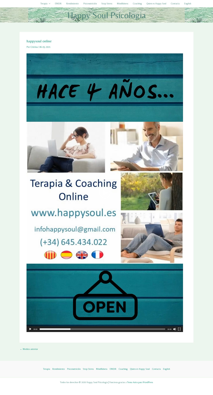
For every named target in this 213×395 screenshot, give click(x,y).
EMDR (58, 3)
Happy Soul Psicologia (106, 15)
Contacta (175, 3)
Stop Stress (106, 3)
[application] (105, 192)
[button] (48, 3)
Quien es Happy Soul (156, 3)
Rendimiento (72, 3)
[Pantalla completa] (179, 329)
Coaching (137, 3)
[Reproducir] (30, 329)
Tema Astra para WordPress (140, 382)
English (187, 3)
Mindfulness (122, 3)
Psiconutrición (90, 3)
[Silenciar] (174, 329)
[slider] (102, 329)
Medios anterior (29, 349)
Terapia (43, 3)
